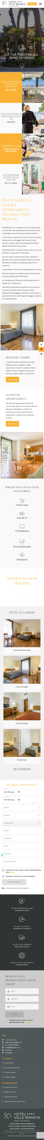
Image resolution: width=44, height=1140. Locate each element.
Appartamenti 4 (10, 1092)
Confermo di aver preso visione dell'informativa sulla (23, 871)
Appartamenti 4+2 (11, 1096)
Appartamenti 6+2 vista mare (15, 1101)
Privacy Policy (11, 1136)
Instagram (8, 1053)
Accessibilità (26, 1136)
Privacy (12, 872)
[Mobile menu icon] (40, 3)
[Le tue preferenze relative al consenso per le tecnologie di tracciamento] (2, 855)
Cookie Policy (18, 1136)
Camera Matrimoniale (22, 650)
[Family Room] (21, 743)
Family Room (22, 759)
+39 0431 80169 (12, 1045)
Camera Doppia (22, 686)
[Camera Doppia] (21, 670)
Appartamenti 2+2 (11, 1087)
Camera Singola (22, 723)
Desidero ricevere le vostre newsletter (20, 876)
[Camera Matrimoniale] (21, 633)
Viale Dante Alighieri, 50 (13, 1042)
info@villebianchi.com (12, 1047)
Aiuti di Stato (33, 1136)
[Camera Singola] (21, 706)
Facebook (8, 1050)
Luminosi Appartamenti (16, 397)
